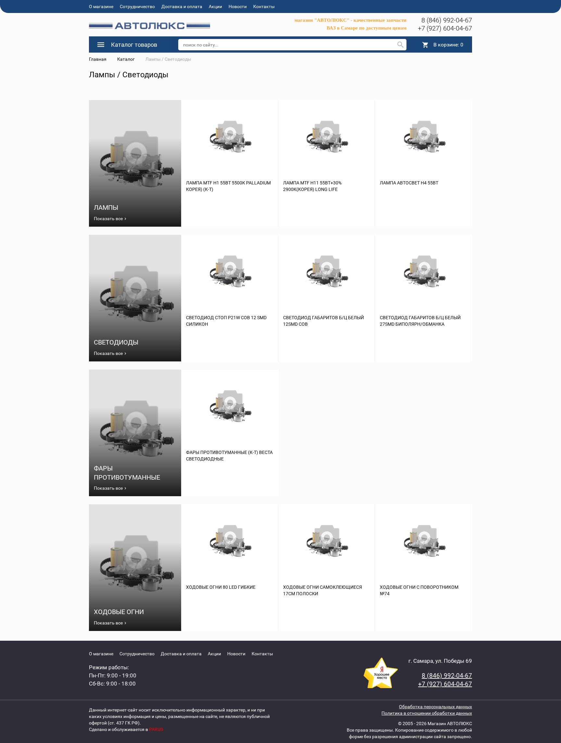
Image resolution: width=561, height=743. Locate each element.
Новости (238, 6)
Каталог (126, 59)
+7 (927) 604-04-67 (445, 28)
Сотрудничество (137, 6)
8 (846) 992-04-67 (446, 20)
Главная (97, 59)
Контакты (264, 6)
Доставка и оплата (181, 6)
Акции (215, 6)
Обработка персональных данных (435, 706)
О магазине (101, 6)
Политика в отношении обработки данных (426, 713)
